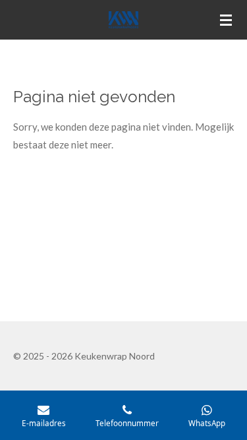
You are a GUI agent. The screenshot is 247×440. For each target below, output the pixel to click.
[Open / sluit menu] (225, 20)
